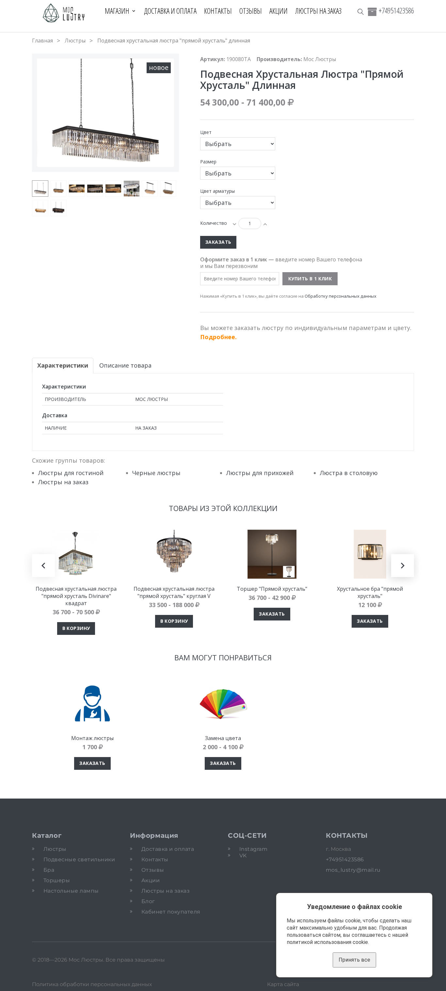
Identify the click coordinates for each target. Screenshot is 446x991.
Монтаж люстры (92, 738)
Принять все (354, 960)
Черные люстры (156, 473)
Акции (278, 11)
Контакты (218, 11)
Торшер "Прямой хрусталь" (272, 588)
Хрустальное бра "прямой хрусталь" (370, 592)
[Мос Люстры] (64, 13)
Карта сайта (283, 984)
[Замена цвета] (223, 703)
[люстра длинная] (77, 188)
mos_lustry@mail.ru (353, 870)
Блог (148, 901)
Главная (42, 40)
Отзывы (250, 11)
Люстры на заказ (318, 11)
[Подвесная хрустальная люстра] (76, 554)
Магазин (117, 11)
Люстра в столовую (349, 473)
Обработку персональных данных (340, 296)
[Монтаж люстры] (92, 703)
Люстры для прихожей (260, 473)
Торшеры (56, 880)
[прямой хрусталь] (95, 188)
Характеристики (62, 365)
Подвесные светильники (79, 859)
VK (243, 855)
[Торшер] (272, 554)
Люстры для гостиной (71, 473)
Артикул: (212, 59)
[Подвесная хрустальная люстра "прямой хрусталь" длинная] (40, 188)
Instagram (253, 849)
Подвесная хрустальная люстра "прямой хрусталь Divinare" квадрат (76, 596)
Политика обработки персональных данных (92, 984)
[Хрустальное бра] (370, 554)
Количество (213, 223)
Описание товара (125, 365)
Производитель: (279, 59)
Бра (48, 870)
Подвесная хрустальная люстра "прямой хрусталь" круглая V (174, 592)
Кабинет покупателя (170, 912)
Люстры (75, 40)
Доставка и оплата (170, 11)
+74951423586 (396, 10)
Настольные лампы (71, 891)
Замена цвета (223, 738)
